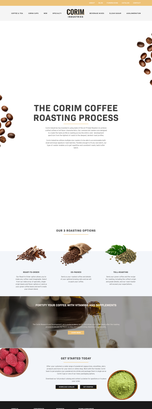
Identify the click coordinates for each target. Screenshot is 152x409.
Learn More (76, 333)
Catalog (125, 3)
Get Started (88, 387)
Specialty (57, 13)
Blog (101, 3)
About (92, 3)
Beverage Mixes (97, 13)
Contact (137, 3)
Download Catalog (66, 387)
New (45, 13)
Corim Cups (33, 13)
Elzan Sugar (115, 13)
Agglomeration (133, 13)
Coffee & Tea (17, 13)
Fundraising (112, 3)
